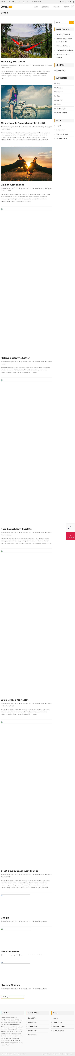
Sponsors (44, 921)
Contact (66, 6)
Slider (58, 96)
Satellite (3, 535)
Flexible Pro (32, 1022)
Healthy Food (5, 706)
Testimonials (61, 108)
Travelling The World (13, 61)
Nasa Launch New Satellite (16, 529)
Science (9, 535)
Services (59, 92)
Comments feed (62, 134)
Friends (8, 190)
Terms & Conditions (67, 1054)
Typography (45, 6)
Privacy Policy (56, 1054)
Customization (46, 1054)
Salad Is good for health (14, 700)
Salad (12, 706)
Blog (42, 65)
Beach (3, 876)
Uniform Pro (32, 1035)
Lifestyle (3, 364)
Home (36, 6)
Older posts (7, 997)
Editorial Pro (32, 1018)
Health (3, 129)
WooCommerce (10, 951)
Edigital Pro (32, 1031)
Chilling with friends (12, 184)
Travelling (4, 67)
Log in (59, 126)
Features (56, 6)
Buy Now (71, 537)
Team (58, 104)
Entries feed (61, 130)
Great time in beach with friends (19, 871)
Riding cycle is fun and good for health (23, 123)
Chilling (3, 190)
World (9, 67)
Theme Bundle (33, 1026)
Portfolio (59, 88)
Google (5, 917)
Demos (70, 529)
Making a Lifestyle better (15, 358)
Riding (8, 129)
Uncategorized (62, 113)
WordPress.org (62, 138)
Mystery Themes (10, 985)
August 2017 (61, 70)
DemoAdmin (27, 65)
